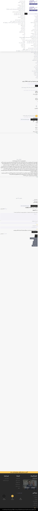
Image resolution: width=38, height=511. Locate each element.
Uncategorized (35, 200)
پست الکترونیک (35, 225)
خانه (37, 15)
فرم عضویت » (19, 493)
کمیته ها (36, 16)
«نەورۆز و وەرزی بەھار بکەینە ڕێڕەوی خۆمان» (31, 90)
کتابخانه (36, 17)
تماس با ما (36, 18)
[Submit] (26, 14)
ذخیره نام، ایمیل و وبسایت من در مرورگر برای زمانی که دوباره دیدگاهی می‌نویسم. (25, 230)
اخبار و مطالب (36, 15)
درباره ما (37, 18)
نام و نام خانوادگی (35, 221)
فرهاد (37, 123)
